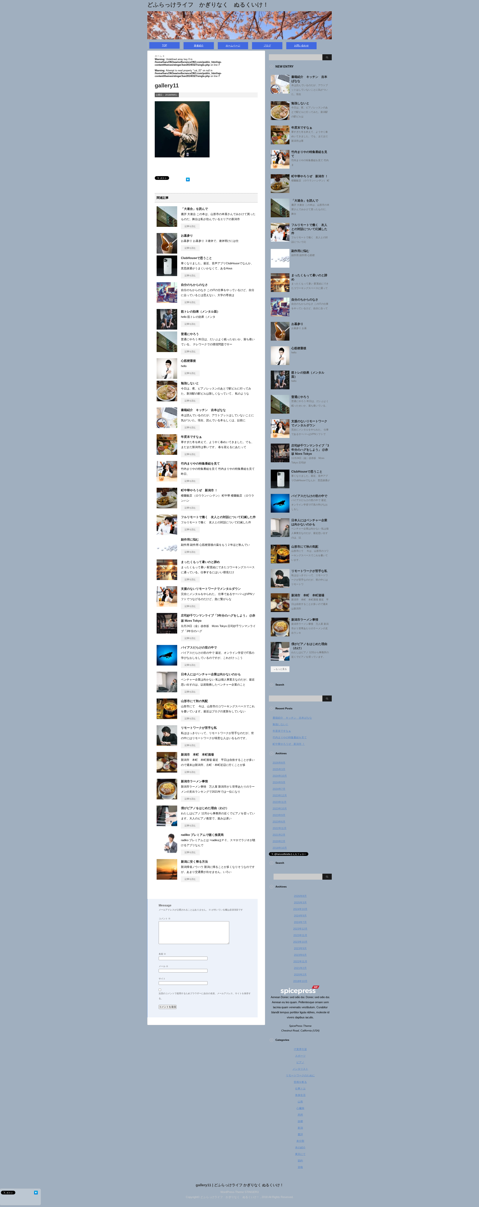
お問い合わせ (301, 45)
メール (163, 966)
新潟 (300, 1127)
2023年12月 (280, 795)
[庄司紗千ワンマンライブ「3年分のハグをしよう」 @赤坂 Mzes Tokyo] (167, 632)
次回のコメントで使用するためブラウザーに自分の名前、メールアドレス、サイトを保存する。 (205, 996)
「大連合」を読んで (194, 208)
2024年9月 (279, 782)
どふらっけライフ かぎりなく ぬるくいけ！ (208, 4)
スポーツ (300, 1055)
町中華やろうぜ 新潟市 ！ (199, 490)
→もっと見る (280, 669)
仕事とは (300, 1088)
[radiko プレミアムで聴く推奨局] (167, 851)
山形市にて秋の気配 (194, 701)
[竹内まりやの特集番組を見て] (167, 480)
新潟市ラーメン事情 (194, 781)
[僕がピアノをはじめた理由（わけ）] (167, 824)
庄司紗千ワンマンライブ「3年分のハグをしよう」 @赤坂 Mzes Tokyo (310, 449)
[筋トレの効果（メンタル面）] (167, 328)
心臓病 (300, 1108)
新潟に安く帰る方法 (194, 861)
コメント (164, 918)
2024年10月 (280, 775)
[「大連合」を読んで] (167, 225)
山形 (300, 1101)
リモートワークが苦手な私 (199, 727)
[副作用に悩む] (167, 556)
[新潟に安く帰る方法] (167, 878)
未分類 (300, 1140)
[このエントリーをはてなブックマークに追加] (188, 178)
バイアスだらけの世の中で (199, 647)
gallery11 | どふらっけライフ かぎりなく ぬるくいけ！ (239, 1185)
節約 (300, 1160)
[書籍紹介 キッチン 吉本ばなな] (167, 426)
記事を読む (190, 226)
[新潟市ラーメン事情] (167, 797)
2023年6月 (279, 821)
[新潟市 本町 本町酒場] (167, 771)
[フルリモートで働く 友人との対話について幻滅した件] (167, 533)
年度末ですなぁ (191, 436)
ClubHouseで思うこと (196, 258)
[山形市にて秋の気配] (167, 717)
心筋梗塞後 (188, 360)
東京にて (300, 1154)
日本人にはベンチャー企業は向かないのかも (211, 674)
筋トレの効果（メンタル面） (200, 311)
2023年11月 (279, 801)
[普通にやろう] (167, 350)
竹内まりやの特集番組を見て (200, 463)
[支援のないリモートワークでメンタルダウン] (167, 605)
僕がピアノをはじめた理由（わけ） (205, 808)
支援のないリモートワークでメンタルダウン (211, 588)
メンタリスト (300, 1068)
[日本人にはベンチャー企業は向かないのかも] (167, 690)
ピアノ (300, 1062)
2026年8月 (279, 762)
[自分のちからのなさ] (167, 301)
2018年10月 (280, 847)
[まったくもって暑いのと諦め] (167, 578)
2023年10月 (280, 808)
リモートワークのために (300, 1075)
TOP (164, 45)
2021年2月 (279, 834)
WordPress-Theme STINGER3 (239, 1192)
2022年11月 (279, 828)
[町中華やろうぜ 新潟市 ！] (167, 506)
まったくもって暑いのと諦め (200, 562)
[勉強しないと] (167, 399)
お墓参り (187, 235)
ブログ (267, 45)
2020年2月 (279, 841)
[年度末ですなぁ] (167, 453)
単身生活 (300, 1095)
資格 (300, 1167)
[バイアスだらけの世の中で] (167, 664)
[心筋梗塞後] (167, 377)
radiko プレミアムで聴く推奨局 (202, 834)
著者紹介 (199, 45)
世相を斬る (300, 1081)
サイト (162, 978)
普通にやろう (190, 334)
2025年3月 (279, 769)
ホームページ (233, 45)
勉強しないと (190, 383)
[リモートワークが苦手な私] (167, 744)
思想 (300, 1114)
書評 (300, 1134)
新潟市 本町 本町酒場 (197, 754)
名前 (162, 954)
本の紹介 (300, 1147)
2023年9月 (279, 815)
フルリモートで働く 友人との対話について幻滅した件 (218, 517)
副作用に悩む (190, 539)
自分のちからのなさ (194, 284)
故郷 (300, 1121)
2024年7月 (279, 788)
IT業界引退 (300, 1049)
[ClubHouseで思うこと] (167, 274)
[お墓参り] (167, 252)
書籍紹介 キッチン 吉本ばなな (203, 410)
